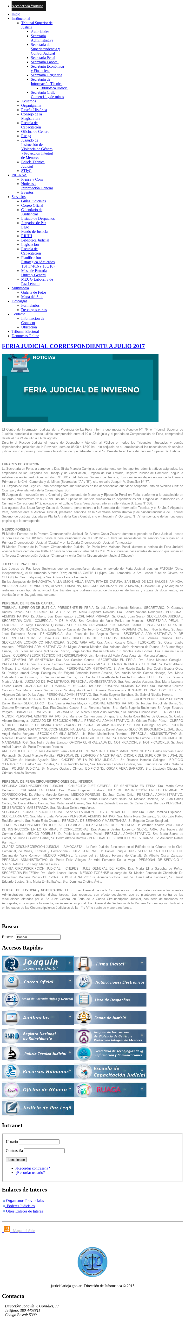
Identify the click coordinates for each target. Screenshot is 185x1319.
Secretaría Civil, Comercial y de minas (47, 94)
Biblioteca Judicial (54, 88)
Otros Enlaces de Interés (24, 1211)
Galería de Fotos (33, 292)
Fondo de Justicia (34, 231)
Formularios (30, 305)
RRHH (26, 236)
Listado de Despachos (38, 218)
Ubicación (29, 327)
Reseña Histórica (34, 110)
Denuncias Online (25, 336)
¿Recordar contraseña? (32, 1168)
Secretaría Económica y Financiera (47, 68)
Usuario (12, 1142)
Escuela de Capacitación (31, 125)
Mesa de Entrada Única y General (34, 273)
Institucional (21, 18)
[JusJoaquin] (38, 971)
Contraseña (14, 1151)
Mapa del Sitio (32, 297)
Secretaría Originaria (46, 75)
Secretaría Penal (43, 58)
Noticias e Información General (37, 186)
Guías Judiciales (33, 201)
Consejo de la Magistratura (31, 116)
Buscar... (8, 937)
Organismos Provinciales (24, 1200)
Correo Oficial (32, 205)
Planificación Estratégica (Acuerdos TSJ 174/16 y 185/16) (38, 261)
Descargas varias (34, 310)
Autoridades (40, 31)
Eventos (27, 192)
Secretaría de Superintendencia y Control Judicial (45, 49)
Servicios (19, 197)
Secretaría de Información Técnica (46, 81)
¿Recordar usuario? (30, 1172)
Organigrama (31, 105)
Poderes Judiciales (20, 1206)
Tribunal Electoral (25, 331)
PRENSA (19, 175)
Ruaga (26, 136)
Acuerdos (28, 101)
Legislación (30, 244)
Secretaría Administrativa (42, 38)
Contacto (18, 314)
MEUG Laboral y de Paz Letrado (37, 281)
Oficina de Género (35, 131)
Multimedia (20, 288)
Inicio (16, 14)
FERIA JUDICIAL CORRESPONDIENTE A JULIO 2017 (73, 346)
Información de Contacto (32, 320)
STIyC (26, 171)
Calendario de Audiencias (31, 212)
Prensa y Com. (32, 179)
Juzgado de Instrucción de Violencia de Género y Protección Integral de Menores (37, 149)
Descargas (19, 301)
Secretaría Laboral (45, 62)
